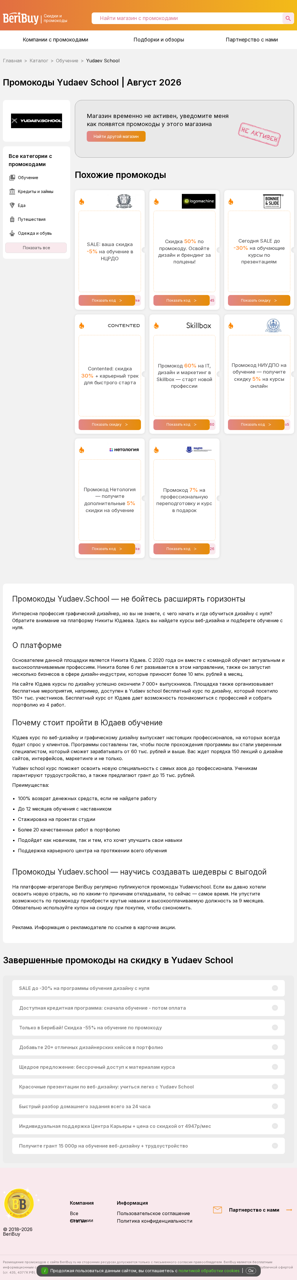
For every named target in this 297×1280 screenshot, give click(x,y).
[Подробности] (275, 988)
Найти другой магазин (116, 136)
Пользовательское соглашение (153, 1213)
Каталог (39, 60)
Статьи (78, 1221)
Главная (12, 60)
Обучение (67, 60)
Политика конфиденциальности (154, 1221)
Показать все (36, 247)
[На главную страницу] (25, 1203)
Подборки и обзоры (158, 40)
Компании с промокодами (55, 40)
